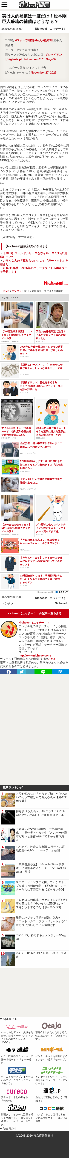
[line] (43, 671)
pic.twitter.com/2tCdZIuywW (37, 59)
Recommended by (46, 592)
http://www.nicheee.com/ (35, 655)
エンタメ (8, 603)
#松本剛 (47, 40)
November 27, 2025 (43, 72)
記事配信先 (10, 1128)
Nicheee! (61, 603)
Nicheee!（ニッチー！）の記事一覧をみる (34, 613)
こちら (52, 658)
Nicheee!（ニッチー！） (51, 28)
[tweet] (21, 671)
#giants (13, 59)
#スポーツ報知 (24, 40)
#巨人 (38, 40)
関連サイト (10, 1019)
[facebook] (8, 671)
